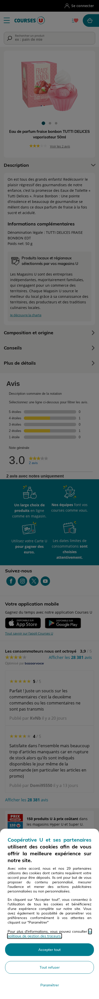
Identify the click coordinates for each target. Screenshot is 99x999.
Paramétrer (49, 985)
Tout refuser (50, 967)
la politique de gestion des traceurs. (49, 933)
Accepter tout (49, 949)
